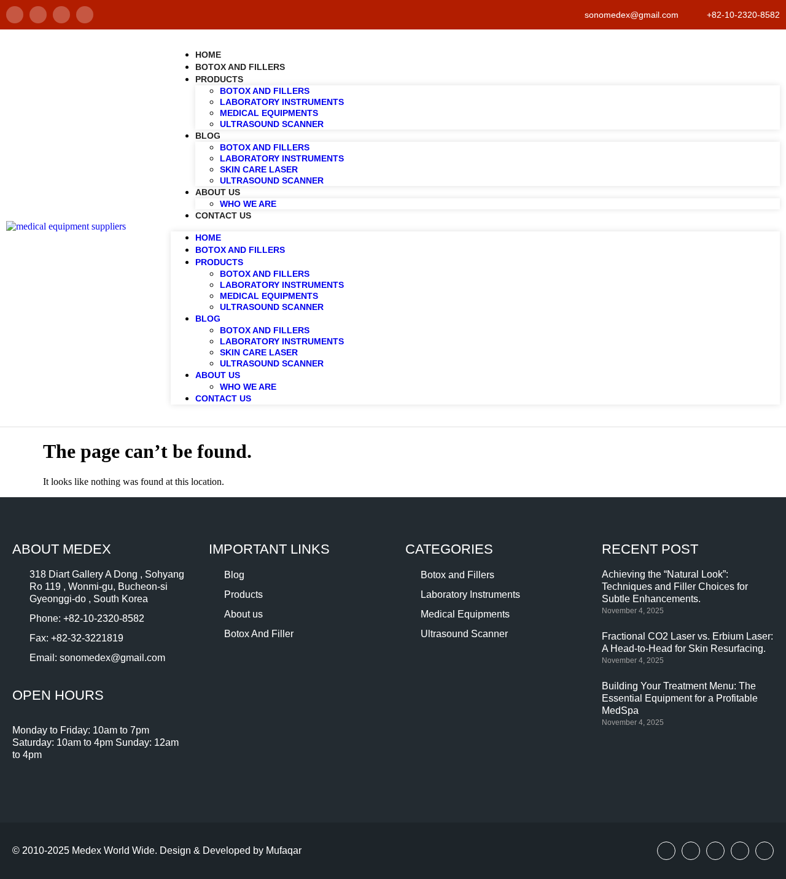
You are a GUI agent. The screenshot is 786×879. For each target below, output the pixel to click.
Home (208, 55)
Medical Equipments (269, 113)
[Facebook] (14, 14)
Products (219, 79)
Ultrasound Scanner (272, 124)
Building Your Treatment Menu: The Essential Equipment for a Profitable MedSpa (680, 698)
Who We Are (248, 204)
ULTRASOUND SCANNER (272, 180)
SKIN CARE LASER (259, 169)
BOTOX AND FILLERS (264, 147)
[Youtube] (715, 851)
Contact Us (223, 215)
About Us (217, 192)
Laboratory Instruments (282, 102)
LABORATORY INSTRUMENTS (282, 158)
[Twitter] (38, 14)
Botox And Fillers (240, 67)
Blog (207, 136)
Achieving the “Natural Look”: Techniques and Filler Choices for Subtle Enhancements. (675, 586)
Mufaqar (284, 850)
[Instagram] (61, 14)
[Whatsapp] (84, 14)
